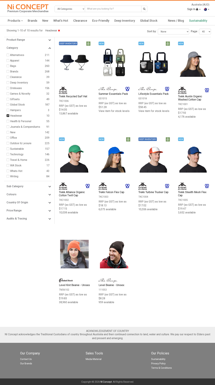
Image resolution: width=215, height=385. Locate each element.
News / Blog (176, 20)
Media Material (93, 359)
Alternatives (17, 55)
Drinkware (16, 88)
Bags (13, 66)
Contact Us (26, 359)
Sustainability (198, 20)
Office (13, 137)
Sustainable (17, 148)
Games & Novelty (20, 93)
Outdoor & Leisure (20, 143)
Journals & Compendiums (25, 126)
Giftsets (15, 99)
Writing (14, 176)
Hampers (15, 110)
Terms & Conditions (161, 368)
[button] (206, 9)
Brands (32, 20)
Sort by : (152, 31)
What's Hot (60, 20)
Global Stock (148, 20)
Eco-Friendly (100, 20)
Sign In (191, 9)
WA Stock (16, 165)
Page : (195, 31)
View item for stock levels (114, 111)
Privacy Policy (158, 363)
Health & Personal (20, 121)
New (45, 20)
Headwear (51, 30)
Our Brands (26, 363)
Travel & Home (18, 159)
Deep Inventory (124, 20)
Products (14, 20)
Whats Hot (16, 171)
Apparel (14, 60)
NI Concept (106, 381)
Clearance (80, 20)
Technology (17, 154)
